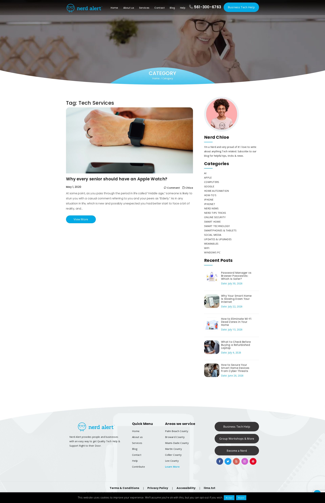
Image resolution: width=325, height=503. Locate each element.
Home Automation (216, 190)
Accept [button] (229, 497)
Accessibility (186, 488)
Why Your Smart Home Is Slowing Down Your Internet (236, 299)
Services (144, 7)
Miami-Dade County (177, 443)
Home (114, 7)
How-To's (210, 195)
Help (182, 7)
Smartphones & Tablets (220, 230)
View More (81, 219)
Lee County (172, 460)
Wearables (211, 243)
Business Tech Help (241, 7)
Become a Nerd (237, 451)
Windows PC (212, 252)
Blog (172, 7)
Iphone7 (209, 204)
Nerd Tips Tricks (215, 212)
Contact (159, 7)
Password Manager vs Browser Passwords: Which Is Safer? (236, 276)
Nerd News (211, 208)
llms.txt (209, 488)
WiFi (206, 248)
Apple (208, 177)
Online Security (215, 217)
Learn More (172, 466)
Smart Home (212, 221)
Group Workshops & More (236, 439)
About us (128, 7)
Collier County (173, 454)
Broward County (175, 437)
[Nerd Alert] (84, 8)
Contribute (138, 466)
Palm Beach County (176, 431)
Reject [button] (241, 497)
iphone (208, 199)
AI (205, 173)
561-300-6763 (207, 7)
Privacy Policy (157, 488)
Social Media (212, 234)
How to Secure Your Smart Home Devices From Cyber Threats (235, 368)
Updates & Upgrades (218, 239)
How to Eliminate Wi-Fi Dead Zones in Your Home (236, 322)
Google (209, 186)
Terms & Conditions (124, 488)
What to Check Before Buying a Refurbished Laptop (236, 345)
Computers (211, 182)
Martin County (173, 448)
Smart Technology (217, 226)
